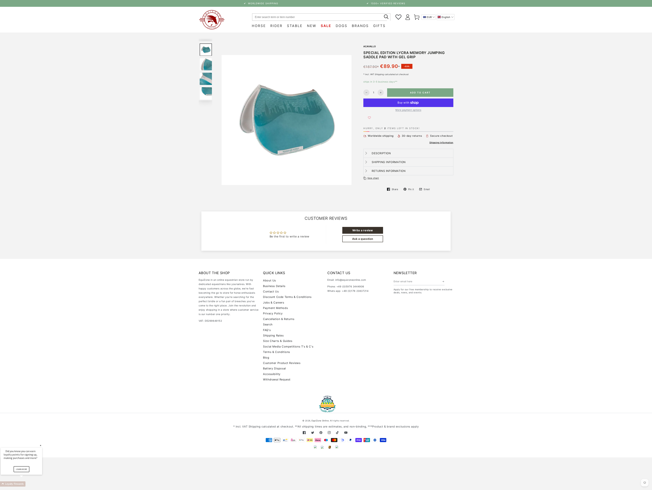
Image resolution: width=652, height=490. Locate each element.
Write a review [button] (362, 230)
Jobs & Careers (273, 302)
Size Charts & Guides (277, 341)
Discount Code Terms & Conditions (287, 297)
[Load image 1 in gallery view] (206, 49)
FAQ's (267, 330)
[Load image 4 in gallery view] (206, 93)
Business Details (274, 286)
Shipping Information (441, 142)
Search (268, 324)
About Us (269, 280)
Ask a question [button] (362, 238)
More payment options (408, 110)
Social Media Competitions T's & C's (288, 346)
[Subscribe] (443, 281)
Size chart (373, 178)
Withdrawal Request (277, 379)
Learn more (21, 469)
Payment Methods (275, 308)
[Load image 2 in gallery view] (206, 64)
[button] (446, 17)
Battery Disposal (274, 368)
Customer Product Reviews (281, 363)
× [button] (40, 445)
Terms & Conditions (276, 352)
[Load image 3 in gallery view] (206, 79)
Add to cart (420, 92)
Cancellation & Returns (278, 319)
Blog (266, 357)
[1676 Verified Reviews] (326, 410)
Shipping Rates (273, 335)
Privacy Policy (273, 313)
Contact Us (271, 291)
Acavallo (369, 46)
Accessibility (271, 374)
